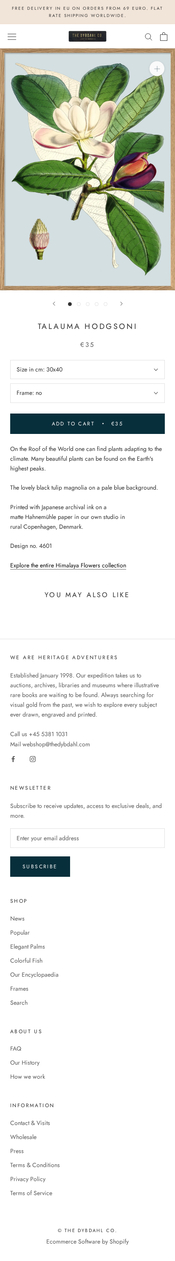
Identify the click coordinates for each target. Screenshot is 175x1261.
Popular (20, 932)
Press (17, 1151)
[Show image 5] (105, 304)
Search (19, 1002)
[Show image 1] (70, 304)
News (17, 918)
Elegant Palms (27, 946)
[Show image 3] (88, 304)
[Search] (148, 36)
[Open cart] (163, 36)
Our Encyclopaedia (34, 974)
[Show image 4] (97, 304)
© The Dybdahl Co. (87, 1230)
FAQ (15, 1048)
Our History (25, 1062)
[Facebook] (13, 759)
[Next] (121, 304)
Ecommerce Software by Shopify (87, 1241)
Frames (19, 988)
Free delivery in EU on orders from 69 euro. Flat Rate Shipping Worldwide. (87, 12)
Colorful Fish (26, 960)
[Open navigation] (12, 36)
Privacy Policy (27, 1179)
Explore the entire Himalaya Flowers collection (68, 565)
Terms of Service (31, 1193)
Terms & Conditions (35, 1165)
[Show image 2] (79, 304)
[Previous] (54, 304)
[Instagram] (33, 759)
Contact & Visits (30, 1123)
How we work (27, 1076)
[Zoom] (157, 68)
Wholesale (23, 1137)
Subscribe (40, 866)
